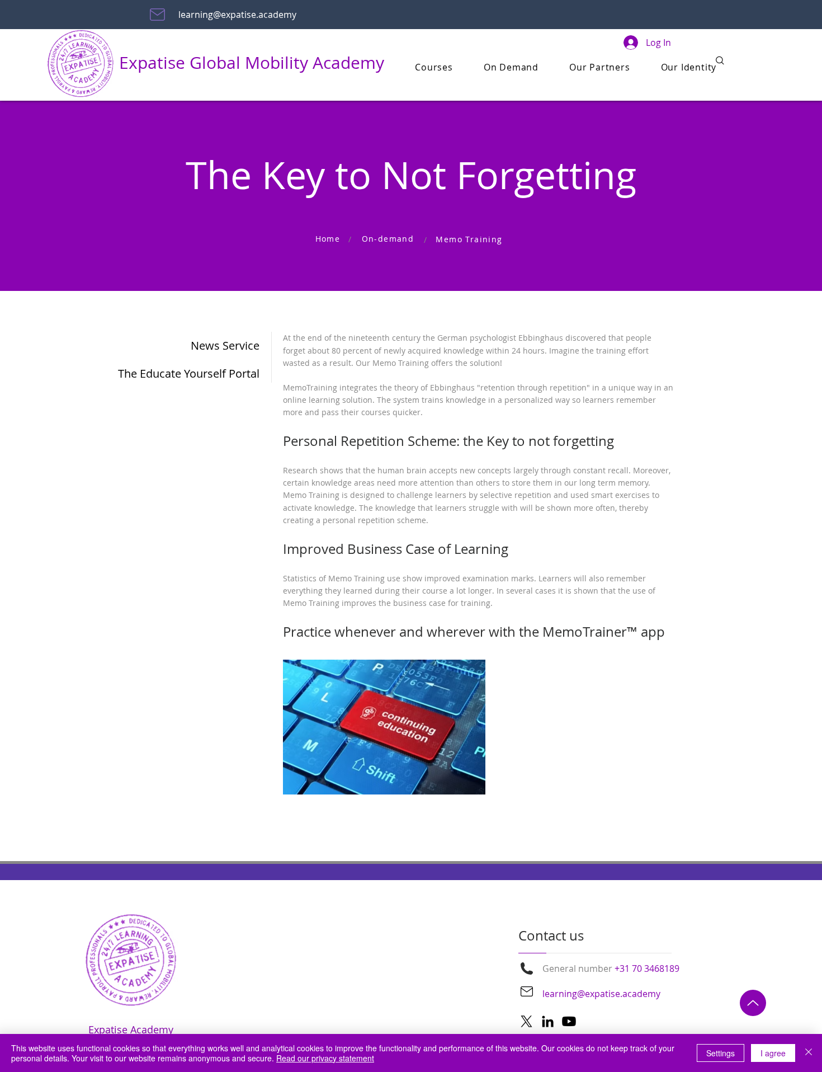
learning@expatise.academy (237, 14)
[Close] (808, 1053)
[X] (526, 1021)
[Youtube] (569, 1021)
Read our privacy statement (325, 1058)
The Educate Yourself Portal (203, 373)
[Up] (753, 1003)
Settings (720, 1053)
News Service (225, 345)
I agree (773, 1053)
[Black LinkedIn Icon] (548, 1021)
